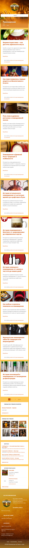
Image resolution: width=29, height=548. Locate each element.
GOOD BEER (11, 470)
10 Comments (7, 62)
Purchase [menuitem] (20, 541)
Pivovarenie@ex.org (8, 535)
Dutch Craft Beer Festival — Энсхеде (10, 458)
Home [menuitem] (8, 541)
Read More (5, 56)
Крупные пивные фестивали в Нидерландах (15, 455)
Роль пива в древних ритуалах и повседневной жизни (13, 118)
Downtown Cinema (13, 478)
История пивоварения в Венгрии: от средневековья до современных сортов (13, 232)
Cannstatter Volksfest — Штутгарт (10, 451)
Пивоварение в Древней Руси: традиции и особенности (12, 156)
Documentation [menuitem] (14, 541)
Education (12, 475)
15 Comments (7, 137)
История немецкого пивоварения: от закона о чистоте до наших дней (13, 269)
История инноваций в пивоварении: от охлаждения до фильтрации (14, 376)
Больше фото (5, 412)
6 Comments (7, 99)
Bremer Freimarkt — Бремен (9, 408)
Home (4, 25)
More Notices (5, 462)
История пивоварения (19, 60)
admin (11, 60)
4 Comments (7, 176)
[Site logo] (14, 11)
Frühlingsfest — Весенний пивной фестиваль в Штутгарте (13, 447)
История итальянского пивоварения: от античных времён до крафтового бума (14, 195)
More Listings (5, 486)
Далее (19, 399)
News (8, 25)
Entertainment (13, 484)
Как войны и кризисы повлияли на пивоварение (13, 305)
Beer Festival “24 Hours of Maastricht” (11, 454)
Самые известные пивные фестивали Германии (16, 448)
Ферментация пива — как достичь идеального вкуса (13, 43)
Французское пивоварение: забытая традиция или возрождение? (13, 339)
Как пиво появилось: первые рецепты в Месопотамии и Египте (14, 81)
